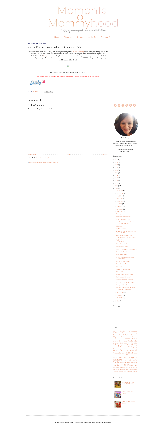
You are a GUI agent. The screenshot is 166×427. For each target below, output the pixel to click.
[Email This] (45, 92)
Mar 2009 (120, 292)
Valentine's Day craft (120, 351)
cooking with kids (119, 357)
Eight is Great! (121, 229)
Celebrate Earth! (121, 252)
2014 (116, 175)
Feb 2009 (120, 295)
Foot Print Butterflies (123, 219)
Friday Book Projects (130, 335)
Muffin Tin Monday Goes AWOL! (126, 249)
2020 (116, 159)
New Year (131, 343)
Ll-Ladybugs (120, 214)
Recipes (80, 37)
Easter (115, 335)
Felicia (119, 335)
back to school (122, 355)
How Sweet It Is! (121, 254)
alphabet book (127, 353)
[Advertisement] (125, 71)
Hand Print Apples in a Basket (129, 402)
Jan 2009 (119, 297)
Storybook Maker (49, 56)
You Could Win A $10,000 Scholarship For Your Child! (126, 236)
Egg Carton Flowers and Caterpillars (124, 240)
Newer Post (32, 154)
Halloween (124, 337)
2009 (116, 188)
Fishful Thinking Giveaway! (124, 280)
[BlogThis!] (47, 92)
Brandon (122, 331)
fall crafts (133, 360)
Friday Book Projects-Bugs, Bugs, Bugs (125, 258)
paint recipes (133, 367)
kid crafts (121, 364)
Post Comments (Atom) (43, 158)
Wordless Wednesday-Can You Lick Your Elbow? (126, 222)
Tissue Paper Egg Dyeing (127, 392)
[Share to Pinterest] (52, 92)
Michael (134, 339)
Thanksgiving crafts (119, 349)
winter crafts (117, 373)
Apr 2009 (120, 211)
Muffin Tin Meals (120, 341)
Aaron (114, 331)
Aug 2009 (120, 201)
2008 (116, 301)
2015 (116, 173)
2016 (116, 170)
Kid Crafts (92, 37)
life (128, 365)
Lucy (120, 339)
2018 (116, 165)
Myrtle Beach (123, 343)
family (116, 362)
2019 (116, 162)
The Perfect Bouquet (123, 261)
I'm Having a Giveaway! (123, 277)
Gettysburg (116, 337)
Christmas (133, 331)
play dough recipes (119, 369)
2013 (116, 178)
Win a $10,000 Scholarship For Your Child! (126, 232)
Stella (120, 347)
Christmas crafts (118, 333)
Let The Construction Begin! (125, 282)
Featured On (106, 37)
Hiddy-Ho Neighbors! (123, 269)
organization (116, 367)
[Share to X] (48, 92)
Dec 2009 (120, 191)
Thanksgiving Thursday (123, 216)
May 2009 (120, 209)
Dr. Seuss (127, 333)
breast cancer (132, 355)
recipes (128, 369)
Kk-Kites (119, 266)
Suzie (125, 347)
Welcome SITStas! (122, 246)
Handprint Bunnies (122, 285)
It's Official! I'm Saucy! (123, 244)
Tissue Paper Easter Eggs (124, 274)
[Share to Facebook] (50, 92)
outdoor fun (124, 367)
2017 (116, 167)
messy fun (133, 365)
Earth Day (134, 333)
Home (56, 37)
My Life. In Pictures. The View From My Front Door (125, 288)
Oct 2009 (120, 196)
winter (135, 371)
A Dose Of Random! (122, 272)
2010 (116, 186)
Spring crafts (121, 345)
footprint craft (125, 362)
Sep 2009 (120, 198)
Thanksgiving (132, 347)
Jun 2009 (120, 206)
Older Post (104, 154)
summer (129, 371)
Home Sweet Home (122, 264)
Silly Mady (119, 226)
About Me (68, 37)
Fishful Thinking (78, 52)
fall (125, 360)
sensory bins (122, 371)
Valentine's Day (132, 349)
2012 (116, 180)
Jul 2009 (119, 204)
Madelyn (127, 339)
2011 (116, 183)
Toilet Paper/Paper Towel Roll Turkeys (128, 383)
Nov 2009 (120, 193)
